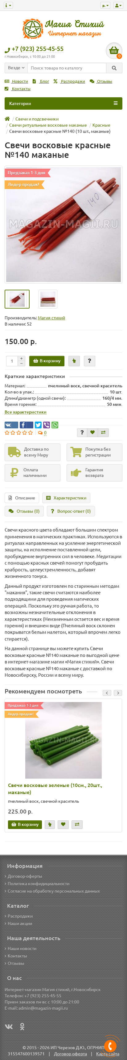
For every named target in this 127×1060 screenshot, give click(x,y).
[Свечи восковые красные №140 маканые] (63, 225)
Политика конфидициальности (38, 883)
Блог (44, 81)
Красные (101, 125)
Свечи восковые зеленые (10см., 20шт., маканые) (55, 788)
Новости (19, 81)
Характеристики (70, 497)
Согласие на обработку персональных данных (54, 891)
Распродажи (72, 81)
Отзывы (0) (28, 511)
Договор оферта (70, 1053)
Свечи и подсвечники (37, 118)
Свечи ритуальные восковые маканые (48, 125)
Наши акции (20, 923)
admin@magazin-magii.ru (43, 1008)
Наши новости (22, 948)
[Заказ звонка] (110, 1046)
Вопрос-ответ (74, 511)
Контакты (21, 88)
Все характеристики (26, 412)
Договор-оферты (25, 876)
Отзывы (104, 81)
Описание (25, 497)
